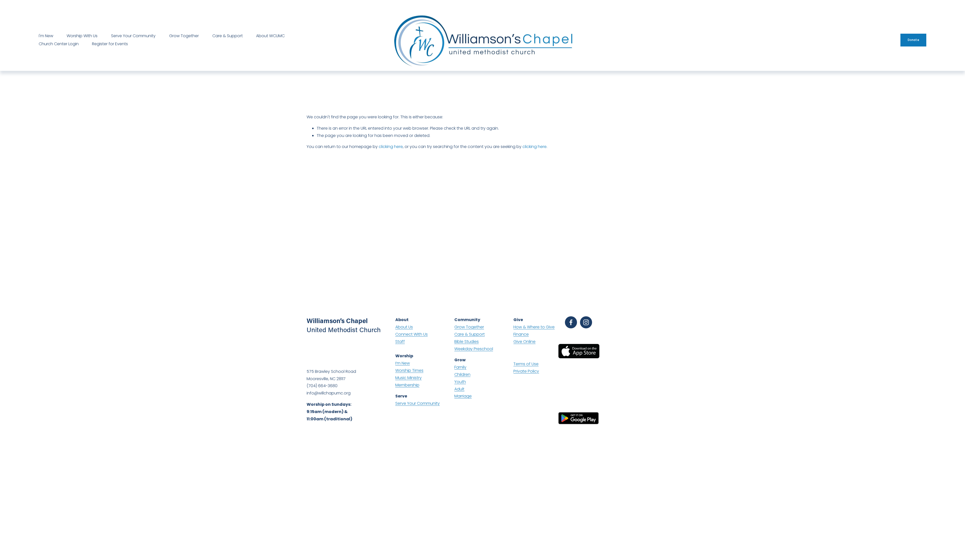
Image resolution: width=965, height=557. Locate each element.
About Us (404, 327)
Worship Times (409, 370)
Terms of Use (526, 364)
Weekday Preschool (473, 349)
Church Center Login (59, 44)
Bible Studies (466, 341)
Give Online (524, 341)
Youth (460, 382)
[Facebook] (571, 322)
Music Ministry (408, 378)
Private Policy (526, 371)
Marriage (463, 396)
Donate (913, 40)
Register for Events (110, 44)
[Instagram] (586, 322)
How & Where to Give (534, 327)
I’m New (402, 363)
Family (460, 367)
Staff (400, 341)
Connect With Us (411, 334)
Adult (459, 389)
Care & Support (227, 36)
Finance (521, 334)
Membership (407, 385)
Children (462, 374)
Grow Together (184, 36)
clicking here (391, 146)
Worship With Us (82, 36)
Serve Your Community (133, 36)
